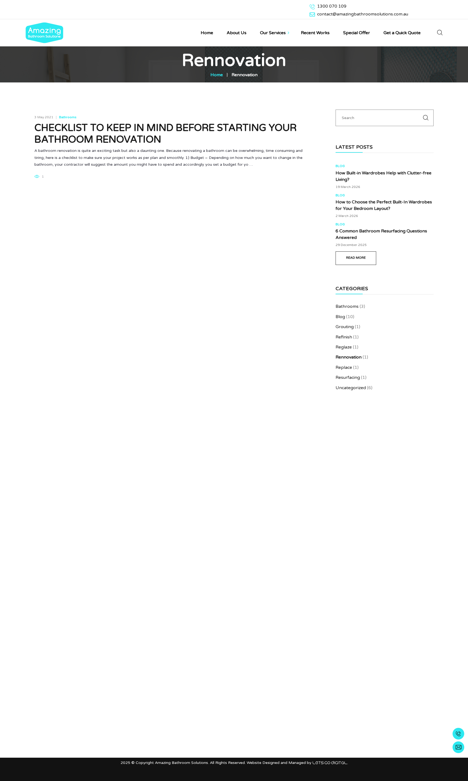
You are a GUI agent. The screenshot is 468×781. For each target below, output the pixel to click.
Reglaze (344, 347)
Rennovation (349, 357)
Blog (340, 166)
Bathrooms (67, 117)
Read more (356, 258)
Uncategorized (351, 387)
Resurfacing (348, 377)
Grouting (345, 326)
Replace (344, 367)
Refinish (344, 337)
